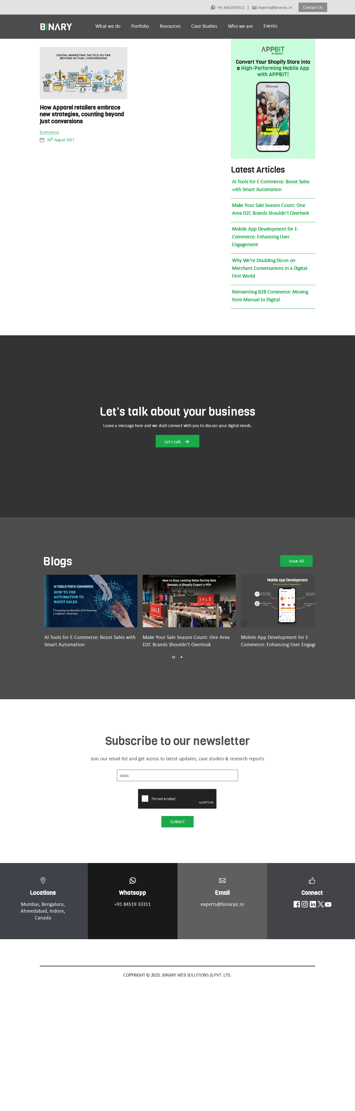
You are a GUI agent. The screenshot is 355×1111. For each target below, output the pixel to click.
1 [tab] (173, 657)
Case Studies (204, 26)
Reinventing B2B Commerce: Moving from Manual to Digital (270, 296)
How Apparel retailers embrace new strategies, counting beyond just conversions (82, 114)
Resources (170, 26)
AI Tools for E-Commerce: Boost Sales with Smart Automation (271, 185)
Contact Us (313, 7)
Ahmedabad (34, 911)
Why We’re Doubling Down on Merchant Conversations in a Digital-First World (270, 268)
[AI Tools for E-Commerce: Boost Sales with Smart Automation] (90, 601)
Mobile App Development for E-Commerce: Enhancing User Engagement (265, 236)
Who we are (240, 26)
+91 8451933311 (231, 7)
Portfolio (140, 26)
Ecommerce (49, 132)
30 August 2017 (60, 139)
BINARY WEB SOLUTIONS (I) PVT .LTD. (197, 975)
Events (270, 26)
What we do (108, 26)
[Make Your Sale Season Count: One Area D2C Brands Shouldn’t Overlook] (189, 601)
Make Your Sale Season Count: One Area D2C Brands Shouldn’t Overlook (270, 209)
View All (296, 561)
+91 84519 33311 (132, 904)
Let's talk (173, 441)
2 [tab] (181, 657)
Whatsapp (132, 893)
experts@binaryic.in (275, 7)
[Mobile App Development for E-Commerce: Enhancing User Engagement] (287, 601)
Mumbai (30, 904)
